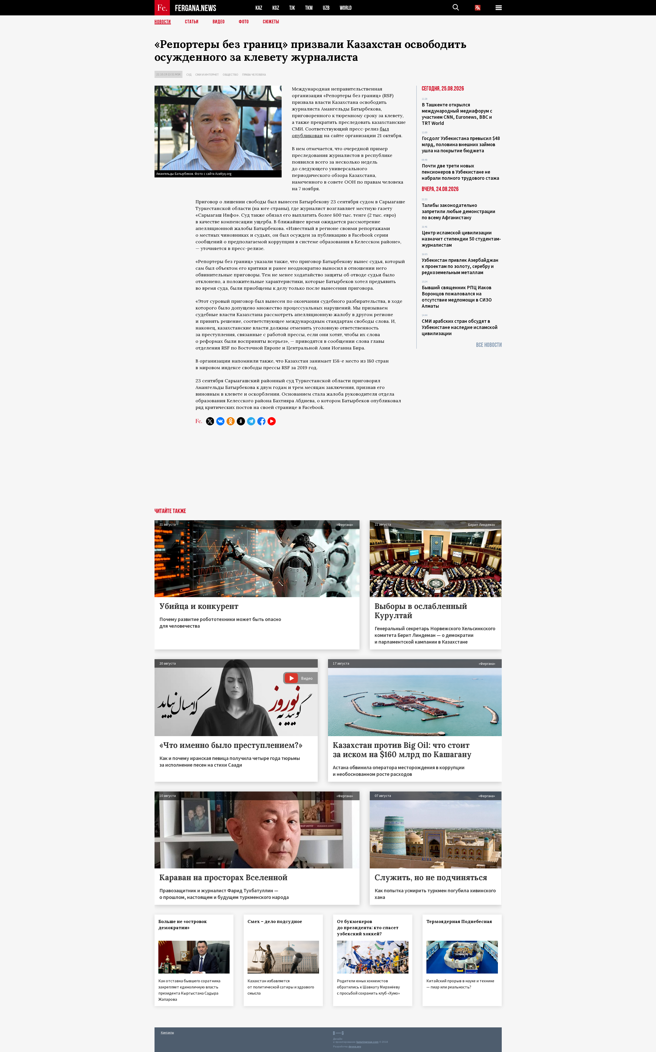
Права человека (254, 74)
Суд (188, 74)
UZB (326, 8)
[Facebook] (261, 421)
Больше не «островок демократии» (182, 924)
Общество (230, 74)
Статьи (192, 21)
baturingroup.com (367, 1041)
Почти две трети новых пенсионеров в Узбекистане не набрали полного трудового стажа (460, 172)
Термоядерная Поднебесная (459, 921)
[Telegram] (251, 421)
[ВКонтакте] (220, 421)
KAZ (258, 8)
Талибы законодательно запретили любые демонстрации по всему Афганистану (458, 211)
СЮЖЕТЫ (271, 21)
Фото (244, 21)
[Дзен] (241, 421)
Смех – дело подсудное (275, 921)
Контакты (167, 1032)
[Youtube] (272, 421)
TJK (292, 8)
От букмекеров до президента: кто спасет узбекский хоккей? (367, 928)
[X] (210, 421)
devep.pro (354, 1046)
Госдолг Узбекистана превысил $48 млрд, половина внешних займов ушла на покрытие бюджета (461, 144)
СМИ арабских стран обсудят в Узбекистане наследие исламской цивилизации (460, 327)
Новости (163, 21)
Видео (219, 21)
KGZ (275, 8)
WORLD (346, 8)
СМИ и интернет (207, 74)
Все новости (489, 345)
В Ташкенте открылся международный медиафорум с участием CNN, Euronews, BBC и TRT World (457, 114)
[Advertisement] (328, 470)
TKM (309, 8)
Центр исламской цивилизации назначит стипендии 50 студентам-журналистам (461, 238)
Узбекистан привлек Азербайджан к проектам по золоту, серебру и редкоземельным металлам (460, 266)
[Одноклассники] (231, 421)
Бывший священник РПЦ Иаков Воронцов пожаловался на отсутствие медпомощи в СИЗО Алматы (457, 296)
